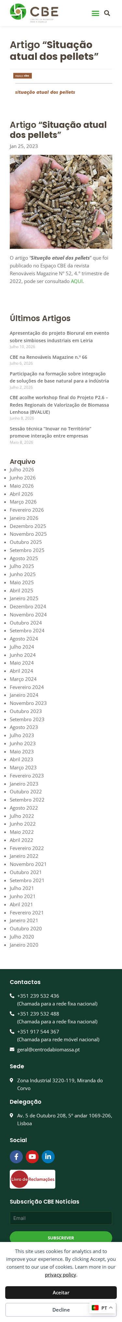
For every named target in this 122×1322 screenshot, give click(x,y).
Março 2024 (23, 679)
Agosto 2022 (24, 807)
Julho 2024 (22, 646)
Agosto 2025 (24, 558)
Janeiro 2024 (24, 695)
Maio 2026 (22, 485)
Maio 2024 (22, 662)
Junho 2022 (23, 823)
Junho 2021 (23, 896)
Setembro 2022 (27, 799)
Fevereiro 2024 (27, 687)
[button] (95, 13)
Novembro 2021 (28, 864)
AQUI (77, 281)
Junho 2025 (23, 574)
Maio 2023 (22, 751)
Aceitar (61, 1292)
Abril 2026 (21, 494)
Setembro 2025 (27, 550)
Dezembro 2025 (28, 526)
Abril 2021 (21, 904)
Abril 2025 (21, 590)
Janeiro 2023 (24, 783)
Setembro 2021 (27, 880)
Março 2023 (23, 767)
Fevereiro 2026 (27, 509)
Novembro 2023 (28, 703)
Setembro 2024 (27, 630)
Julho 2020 (22, 936)
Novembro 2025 (28, 534)
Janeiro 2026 (24, 518)
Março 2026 (23, 501)
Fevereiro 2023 (27, 775)
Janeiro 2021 (24, 920)
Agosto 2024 (24, 638)
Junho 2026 (23, 477)
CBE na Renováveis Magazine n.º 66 (48, 357)
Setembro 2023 (27, 719)
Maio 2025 (22, 582)
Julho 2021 (22, 888)
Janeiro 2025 (24, 598)
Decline (61, 1309)
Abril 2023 (21, 759)
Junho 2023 (23, 743)
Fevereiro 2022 (27, 848)
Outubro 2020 (26, 928)
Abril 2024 (21, 671)
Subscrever (61, 1238)
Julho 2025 (22, 566)
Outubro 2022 (26, 791)
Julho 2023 (22, 735)
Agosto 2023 (24, 727)
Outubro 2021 (26, 872)
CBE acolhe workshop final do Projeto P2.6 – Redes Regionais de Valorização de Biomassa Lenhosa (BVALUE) (59, 404)
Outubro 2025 (26, 542)
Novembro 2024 (28, 614)
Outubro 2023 (26, 711)
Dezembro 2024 (28, 606)
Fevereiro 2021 (27, 912)
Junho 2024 (23, 655)
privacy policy (60, 1274)
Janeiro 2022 (24, 856)
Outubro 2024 (26, 622)
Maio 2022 (22, 832)
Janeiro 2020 (24, 944)
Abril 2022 (21, 840)
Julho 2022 (22, 816)
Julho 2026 (22, 469)
